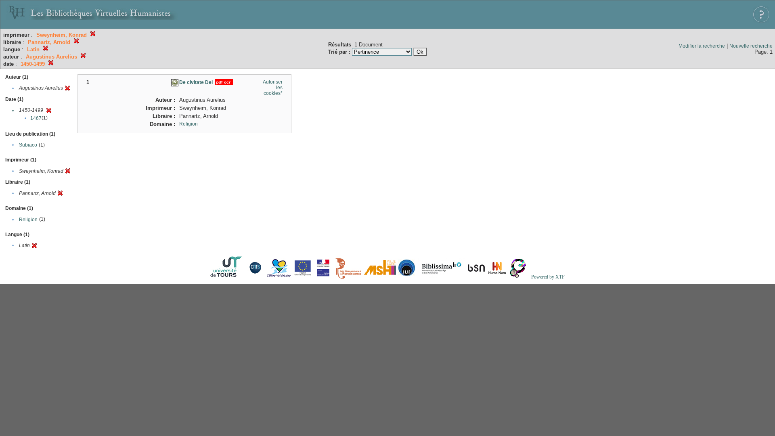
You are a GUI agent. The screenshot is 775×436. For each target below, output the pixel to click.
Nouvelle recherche (751, 46)
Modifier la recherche (702, 46)
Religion (28, 219)
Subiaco (28, 145)
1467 (36, 118)
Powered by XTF (548, 277)
